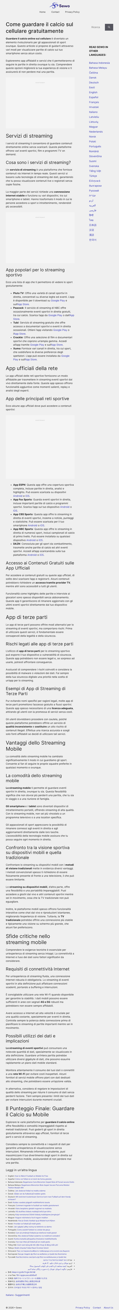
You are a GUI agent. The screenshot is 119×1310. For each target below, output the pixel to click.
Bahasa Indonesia (99, 62)
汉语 (91, 230)
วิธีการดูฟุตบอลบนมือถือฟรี (26, 1275)
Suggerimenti (22, 1295)
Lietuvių (93, 121)
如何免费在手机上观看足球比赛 (28, 1281)
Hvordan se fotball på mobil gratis (27, 1224)
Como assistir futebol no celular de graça (33, 1230)
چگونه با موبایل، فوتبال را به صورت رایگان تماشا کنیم (47, 1269)
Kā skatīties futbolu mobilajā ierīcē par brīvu (33, 1211)
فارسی (92, 210)
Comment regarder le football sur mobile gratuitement (37, 1205)
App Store (23, 304)
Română (94, 151)
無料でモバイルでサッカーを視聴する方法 (30, 1278)
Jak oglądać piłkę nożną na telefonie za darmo (33, 1227)
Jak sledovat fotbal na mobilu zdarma (30, 1191)
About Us (108, 1307)
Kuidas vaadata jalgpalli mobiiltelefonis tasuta (31, 1202)
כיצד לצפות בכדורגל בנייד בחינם (55, 1260)
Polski (92, 141)
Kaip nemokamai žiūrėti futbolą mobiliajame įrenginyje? (37, 1214)
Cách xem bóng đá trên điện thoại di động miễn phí (37, 1245)
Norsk (92, 136)
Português (95, 146)
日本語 (93, 225)
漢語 (91, 234)
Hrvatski (94, 107)
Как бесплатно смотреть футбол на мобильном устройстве (41, 1257)
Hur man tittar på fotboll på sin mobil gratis (33, 1242)
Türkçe (93, 175)
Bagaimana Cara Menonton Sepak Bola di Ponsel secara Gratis (48, 1182)
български (95, 185)
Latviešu (94, 116)
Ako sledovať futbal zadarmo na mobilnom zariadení (39, 1236)
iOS (27, 495)
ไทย (91, 220)
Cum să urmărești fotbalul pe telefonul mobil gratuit (36, 1233)
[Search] (109, 27)
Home (42, 12)
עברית (92, 195)
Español (93, 97)
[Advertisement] (40, 104)
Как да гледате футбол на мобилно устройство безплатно (42, 1254)
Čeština (93, 72)
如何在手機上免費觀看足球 (26, 1284)
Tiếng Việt (95, 171)
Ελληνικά (94, 180)
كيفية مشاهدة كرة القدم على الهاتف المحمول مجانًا (48, 1266)
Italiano (10, 1295)
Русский (94, 190)
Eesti (92, 87)
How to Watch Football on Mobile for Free (31, 1176)
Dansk (92, 77)
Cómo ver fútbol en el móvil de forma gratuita (33, 1179)
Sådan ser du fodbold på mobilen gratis (29, 1194)
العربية (92, 205)
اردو (91, 200)
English (93, 92)
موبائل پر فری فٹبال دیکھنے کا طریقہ (55, 1263)
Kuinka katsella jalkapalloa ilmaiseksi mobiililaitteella (35, 1239)
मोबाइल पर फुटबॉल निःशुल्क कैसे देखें (23, 1272)
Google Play (58, 300)
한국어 (93, 239)
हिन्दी (91, 215)
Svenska (94, 166)
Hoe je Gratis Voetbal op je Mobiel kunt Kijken (36, 1221)
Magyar (93, 126)
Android (17, 495)
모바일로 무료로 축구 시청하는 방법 (28, 1287)
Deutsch (94, 82)
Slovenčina (95, 156)
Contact (55, 12)
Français (94, 102)
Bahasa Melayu (98, 67)
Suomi (92, 161)
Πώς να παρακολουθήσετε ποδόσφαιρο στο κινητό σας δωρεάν (43, 1251)
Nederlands (96, 131)
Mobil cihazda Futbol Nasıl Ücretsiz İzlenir (32, 1248)
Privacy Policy (72, 12)
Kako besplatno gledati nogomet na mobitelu (34, 1208)
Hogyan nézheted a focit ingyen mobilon (31, 1217)
